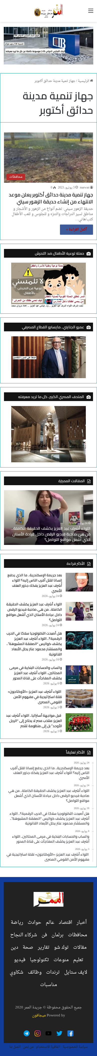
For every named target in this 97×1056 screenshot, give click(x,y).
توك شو (61, 947)
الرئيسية (84, 81)
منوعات (61, 959)
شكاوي (16, 972)
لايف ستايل (75, 972)
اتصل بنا (15, 1047)
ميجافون (39, 1015)
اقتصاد (65, 922)
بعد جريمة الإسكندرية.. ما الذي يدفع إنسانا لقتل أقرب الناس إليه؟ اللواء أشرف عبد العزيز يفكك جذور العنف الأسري (34, 583)
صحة (28, 947)
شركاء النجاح (23, 935)
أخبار (82, 922)
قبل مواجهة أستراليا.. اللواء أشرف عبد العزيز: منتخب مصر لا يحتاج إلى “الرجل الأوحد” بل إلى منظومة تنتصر (34, 720)
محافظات (77, 935)
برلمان (57, 935)
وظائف (35, 972)
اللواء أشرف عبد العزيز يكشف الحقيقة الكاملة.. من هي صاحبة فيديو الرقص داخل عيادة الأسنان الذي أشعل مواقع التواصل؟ (51, 534)
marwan (84, 187)
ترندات (53, 972)
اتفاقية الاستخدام (48, 1047)
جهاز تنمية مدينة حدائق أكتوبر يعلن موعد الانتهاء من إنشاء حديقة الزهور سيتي (51, 198)
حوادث (34, 922)
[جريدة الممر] (48, 10)
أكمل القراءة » (76, 229)
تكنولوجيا (39, 959)
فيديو (19, 959)
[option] (48, 517)
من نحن (28, 1047)
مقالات (80, 947)
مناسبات (48, 984)
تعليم (78, 959)
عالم (50, 922)
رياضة (17, 922)
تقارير (43, 947)
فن (44, 935)
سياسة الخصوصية (75, 1047)
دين (14, 947)
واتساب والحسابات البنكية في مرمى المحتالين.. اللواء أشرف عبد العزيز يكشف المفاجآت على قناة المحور (35, 672)
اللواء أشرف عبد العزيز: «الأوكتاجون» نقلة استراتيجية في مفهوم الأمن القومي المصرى (35, 696)
